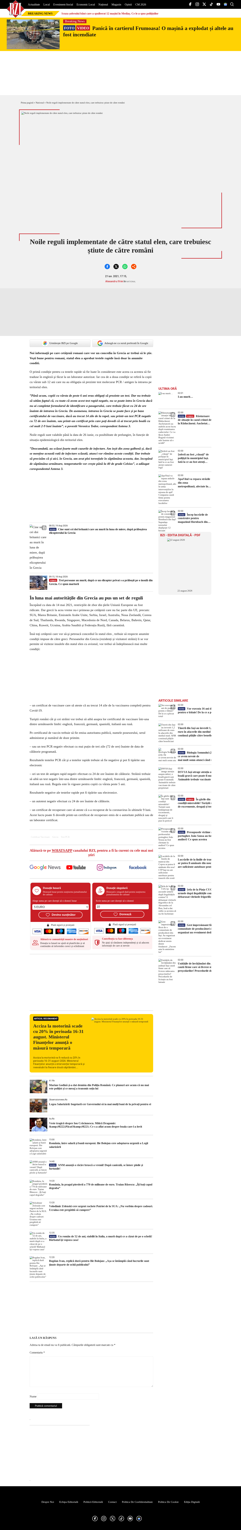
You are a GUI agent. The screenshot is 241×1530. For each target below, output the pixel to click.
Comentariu (37, 1352)
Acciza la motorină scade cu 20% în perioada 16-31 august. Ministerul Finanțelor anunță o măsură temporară (58, 1037)
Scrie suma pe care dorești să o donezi (115, 901)
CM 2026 (140, 4)
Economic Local (86, 4)
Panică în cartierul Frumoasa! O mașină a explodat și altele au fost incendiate (148, 31)
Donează (125, 914)
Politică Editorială (93, 1502)
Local (46, 4)
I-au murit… (185, 396)
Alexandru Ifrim (114, 281)
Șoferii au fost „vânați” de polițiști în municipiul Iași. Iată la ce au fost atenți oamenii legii (193, 458)
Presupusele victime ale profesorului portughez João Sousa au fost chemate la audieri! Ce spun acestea (204, 836)
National (40, 102)
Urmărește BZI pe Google (63, 343)
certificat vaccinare (40, 837)
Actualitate (34, 4)
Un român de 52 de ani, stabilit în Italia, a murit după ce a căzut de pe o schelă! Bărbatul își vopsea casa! (100, 1238)
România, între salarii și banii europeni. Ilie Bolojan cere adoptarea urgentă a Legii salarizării (98, 1145)
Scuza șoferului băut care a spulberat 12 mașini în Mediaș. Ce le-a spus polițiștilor (109, 13)
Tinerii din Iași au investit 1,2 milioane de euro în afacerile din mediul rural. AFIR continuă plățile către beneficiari (202, 732)
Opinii (128, 4)
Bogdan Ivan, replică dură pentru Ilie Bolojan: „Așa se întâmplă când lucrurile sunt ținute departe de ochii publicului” (99, 1262)
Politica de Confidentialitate (137, 1502)
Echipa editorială (68, 1502)
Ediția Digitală (192, 1502)
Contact (112, 1502)
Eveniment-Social (63, 4)
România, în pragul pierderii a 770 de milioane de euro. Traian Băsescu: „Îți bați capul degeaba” (100, 1186)
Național (103, 4)
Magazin (116, 4)
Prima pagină (27, 102)
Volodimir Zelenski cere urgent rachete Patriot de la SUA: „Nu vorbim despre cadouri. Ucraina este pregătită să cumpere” (101, 1208)
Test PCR (65, 837)
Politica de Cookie (168, 1502)
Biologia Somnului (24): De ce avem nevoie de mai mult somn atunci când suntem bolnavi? (204, 756)
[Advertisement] (91, 982)
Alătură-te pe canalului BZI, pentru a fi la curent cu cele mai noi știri (91, 852)
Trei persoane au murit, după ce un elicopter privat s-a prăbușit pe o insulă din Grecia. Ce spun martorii (101, 582)
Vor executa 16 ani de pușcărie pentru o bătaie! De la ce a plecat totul (200, 710)
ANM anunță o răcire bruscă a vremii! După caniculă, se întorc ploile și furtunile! (96, 1167)
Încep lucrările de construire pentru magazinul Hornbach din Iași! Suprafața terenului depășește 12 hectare (193, 518)
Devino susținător (64, 914)
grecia (55, 837)
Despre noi (47, 1502)
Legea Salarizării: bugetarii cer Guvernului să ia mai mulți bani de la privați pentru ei (100, 1104)
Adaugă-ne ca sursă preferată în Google (126, 343)
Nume (33, 1396)
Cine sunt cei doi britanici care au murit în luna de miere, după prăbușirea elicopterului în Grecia (98, 531)
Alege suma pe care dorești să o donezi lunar (54, 901)
